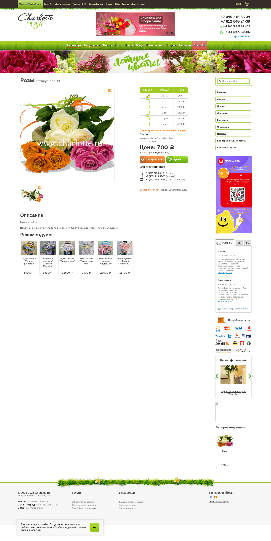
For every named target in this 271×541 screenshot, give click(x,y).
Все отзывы (225, 309)
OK (94, 527)
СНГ (84, 4)
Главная (221, 92)
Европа (109, 4)
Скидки (221, 99)
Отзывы (227, 242)
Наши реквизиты (127, 508)
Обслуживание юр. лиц (84, 505)
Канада (125, 4)
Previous (215, 376)
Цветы (107, 45)
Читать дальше (225, 273)
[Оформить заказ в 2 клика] (152, 159)
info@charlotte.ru (34, 508)
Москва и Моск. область (30, 4)
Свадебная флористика (84, 508)
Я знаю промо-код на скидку (154, 152)
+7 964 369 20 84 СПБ (237, 32)
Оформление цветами (83, 502)
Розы (118, 45)
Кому (139, 45)
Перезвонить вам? (241, 37)
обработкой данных (64, 527)
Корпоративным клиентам (231, 140)
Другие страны (138, 4)
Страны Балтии (96, 4)
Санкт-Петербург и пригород (57, 4)
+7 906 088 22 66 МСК (237, 26)
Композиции (154, 45)
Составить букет (226, 147)
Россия (76, 4)
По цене (171, 45)
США (117, 4)
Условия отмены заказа (131, 502)
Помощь (221, 134)
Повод (129, 45)
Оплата (221, 106)
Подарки (185, 45)
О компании (223, 127)
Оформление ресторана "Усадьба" (233, 392)
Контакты (222, 120)
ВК (239, 242)
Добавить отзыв (241, 309)
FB (247, 242)
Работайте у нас (127, 505)
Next (250, 376)
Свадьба (199, 45)
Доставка (222, 113)
